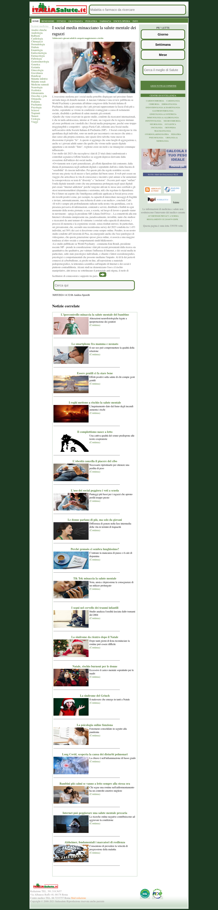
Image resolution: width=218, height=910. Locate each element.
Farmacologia (38, 55)
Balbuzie (35, 35)
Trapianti (35, 113)
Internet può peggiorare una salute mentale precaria (95, 813)
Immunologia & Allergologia (163, 117)
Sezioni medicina (39, 26)
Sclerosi (35, 110)
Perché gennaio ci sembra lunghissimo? (95, 549)
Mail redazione (78, 897)
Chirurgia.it (37, 41)
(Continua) (94, 325)
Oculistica (36, 90)
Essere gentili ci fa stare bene (95, 373)
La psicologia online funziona (95, 725)
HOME (35, 21)
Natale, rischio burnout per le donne (94, 666)
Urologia (35, 118)
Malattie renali (38, 81)
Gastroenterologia (40, 61)
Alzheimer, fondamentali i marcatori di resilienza (94, 842)
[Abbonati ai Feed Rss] (153, 192)
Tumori (34, 116)
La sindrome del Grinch (95, 695)
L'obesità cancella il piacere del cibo (95, 461)
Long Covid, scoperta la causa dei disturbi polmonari (95, 754)
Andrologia (37, 32)
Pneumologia (156, 137)
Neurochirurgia (172, 120)
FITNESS (61, 21)
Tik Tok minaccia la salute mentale (94, 578)
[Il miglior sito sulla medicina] (160, 202)
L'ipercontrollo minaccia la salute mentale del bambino (95, 314)
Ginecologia (37, 70)
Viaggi (34, 121)
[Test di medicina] (165, 169)
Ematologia (37, 50)
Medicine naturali (40, 84)
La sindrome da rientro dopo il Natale (94, 637)
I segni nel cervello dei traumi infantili (94, 608)
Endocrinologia (39, 52)
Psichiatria (36, 104)
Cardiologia (37, 38)
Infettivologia (153, 120)
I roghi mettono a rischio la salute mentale (95, 402)
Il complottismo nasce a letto (95, 432)
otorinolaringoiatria (157, 134)
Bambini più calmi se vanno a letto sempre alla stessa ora (95, 783)
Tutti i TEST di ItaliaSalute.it (163, 174)
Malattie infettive (39, 78)
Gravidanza (37, 73)
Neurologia (36, 87)
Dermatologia (38, 44)
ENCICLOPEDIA (122, 21)
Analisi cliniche (39, 30)
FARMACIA (105, 21)
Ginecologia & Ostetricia (163, 114)
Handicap (36, 75)
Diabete (35, 47)
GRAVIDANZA (75, 21)
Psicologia (36, 107)
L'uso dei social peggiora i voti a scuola (95, 490)
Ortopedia (36, 98)
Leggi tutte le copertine (163, 85)
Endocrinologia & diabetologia (163, 107)
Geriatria (35, 67)
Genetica (35, 64)
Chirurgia (154, 104)
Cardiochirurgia (155, 100)
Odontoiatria (37, 93)
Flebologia (36, 58)
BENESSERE (47, 21)
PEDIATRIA (91, 21)
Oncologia (157, 127)
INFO (135, 21)
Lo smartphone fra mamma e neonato (94, 344)
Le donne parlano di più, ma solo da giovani (95, 520)
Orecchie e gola (39, 96)
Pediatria (35, 101)
